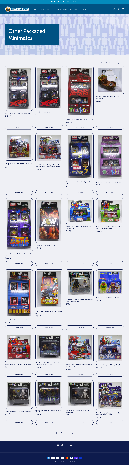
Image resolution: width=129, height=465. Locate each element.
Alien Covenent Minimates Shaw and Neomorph (77, 411)
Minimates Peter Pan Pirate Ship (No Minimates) (107, 97)
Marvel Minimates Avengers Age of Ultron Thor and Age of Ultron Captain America (48, 165)
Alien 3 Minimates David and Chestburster (18, 411)
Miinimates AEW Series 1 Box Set (45, 245)
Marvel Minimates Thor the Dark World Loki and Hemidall (18, 164)
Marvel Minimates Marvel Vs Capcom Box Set (79, 182)
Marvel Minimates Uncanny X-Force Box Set (18, 113)
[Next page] (72, 433)
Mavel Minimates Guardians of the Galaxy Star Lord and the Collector (109, 414)
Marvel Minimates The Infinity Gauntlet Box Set (18, 254)
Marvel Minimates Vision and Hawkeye (108, 298)
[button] (51, 9)
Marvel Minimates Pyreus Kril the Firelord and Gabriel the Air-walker (109, 227)
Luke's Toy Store (62, 461)
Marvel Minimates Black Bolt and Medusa (109, 365)
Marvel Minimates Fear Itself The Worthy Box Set (109, 183)
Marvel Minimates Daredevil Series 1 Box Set (79, 119)
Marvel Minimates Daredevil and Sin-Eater (18, 364)
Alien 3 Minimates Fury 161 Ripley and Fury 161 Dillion (48, 411)
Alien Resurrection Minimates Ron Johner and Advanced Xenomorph (48, 363)
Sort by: (95, 63)
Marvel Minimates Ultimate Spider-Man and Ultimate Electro (79, 365)
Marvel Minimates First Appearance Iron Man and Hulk (78, 227)
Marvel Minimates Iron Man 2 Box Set (17, 320)
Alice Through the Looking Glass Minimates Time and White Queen (79, 300)
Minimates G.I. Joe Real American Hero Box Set (48, 312)
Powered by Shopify (70, 461)
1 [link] (56, 433)
